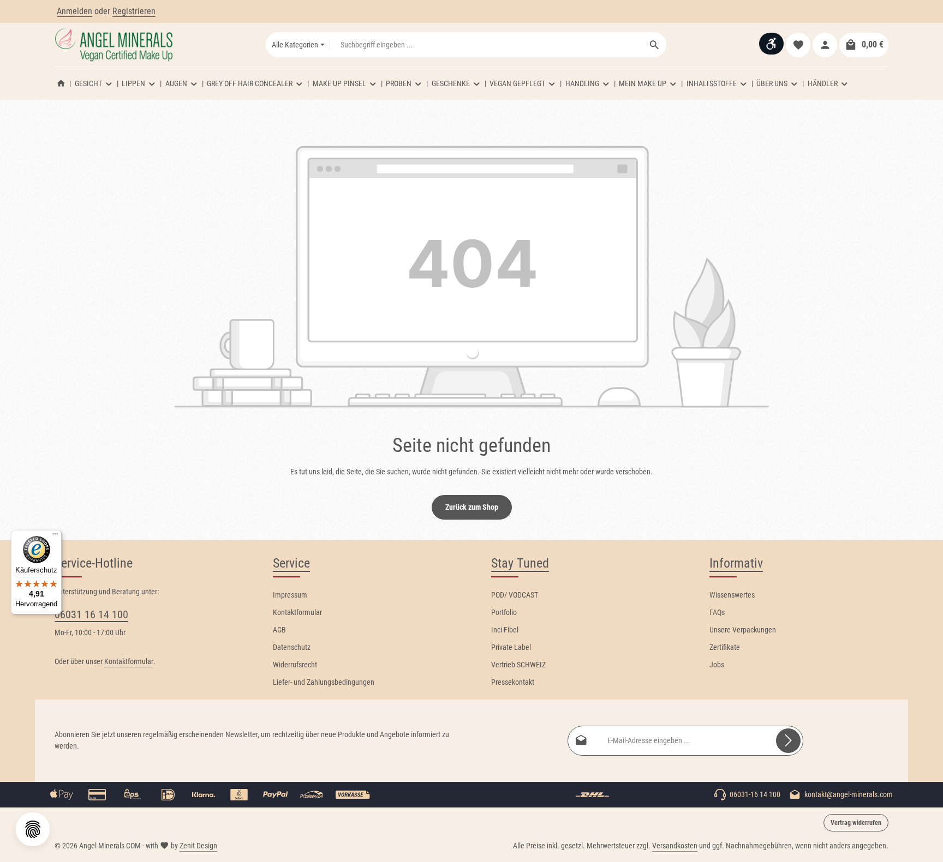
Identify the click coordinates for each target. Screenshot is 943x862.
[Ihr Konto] (825, 45)
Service (291, 563)
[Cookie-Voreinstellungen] (32, 829)
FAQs (717, 612)
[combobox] (486, 44)
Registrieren (134, 11)
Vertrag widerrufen (856, 823)
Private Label (511, 647)
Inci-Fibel (504, 629)
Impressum (290, 594)
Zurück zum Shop (471, 507)
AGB (279, 629)
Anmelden (74, 11)
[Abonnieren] (788, 740)
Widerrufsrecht (295, 664)
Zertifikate (724, 647)
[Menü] (55, 536)
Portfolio (504, 612)
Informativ (736, 563)
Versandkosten (674, 845)
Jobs (716, 664)
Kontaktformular (128, 661)
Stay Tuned (520, 563)
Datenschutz (292, 647)
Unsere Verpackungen (742, 629)
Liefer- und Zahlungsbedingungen (323, 682)
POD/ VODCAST (514, 594)
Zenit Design (198, 845)
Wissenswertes (732, 594)
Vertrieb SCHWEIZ (518, 664)
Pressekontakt (512, 682)
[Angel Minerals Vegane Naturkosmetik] (61, 83)
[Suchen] (654, 44)
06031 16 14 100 (91, 614)
